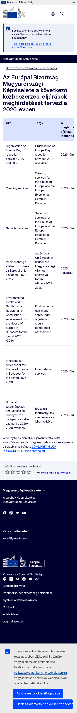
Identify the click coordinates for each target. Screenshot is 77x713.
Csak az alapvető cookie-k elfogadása (44, 704)
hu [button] (53, 14)
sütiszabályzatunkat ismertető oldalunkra (40, 672)
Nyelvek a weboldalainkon (20, 600)
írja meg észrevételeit (57, 473)
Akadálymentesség (15, 538)
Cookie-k (9, 607)
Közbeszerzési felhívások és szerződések (31, 68)
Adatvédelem (11, 614)
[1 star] (7, 472)
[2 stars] (10, 472)
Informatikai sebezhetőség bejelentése (28, 593)
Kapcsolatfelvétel (14, 586)
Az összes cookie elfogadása (38, 693)
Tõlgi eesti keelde (23, 43)
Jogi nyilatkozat (13, 621)
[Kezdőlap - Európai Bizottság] (14, 12)
